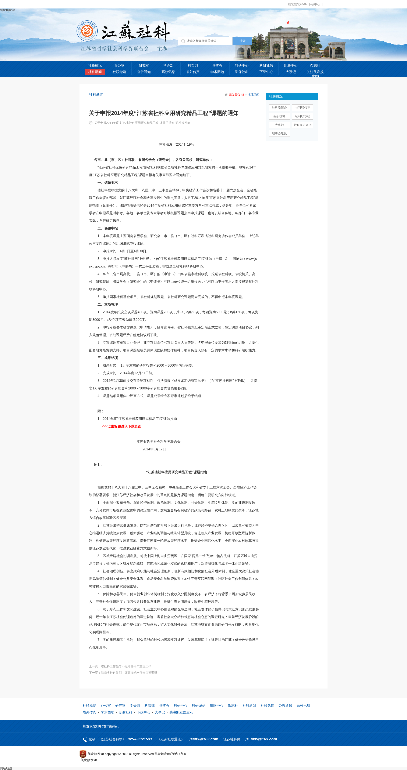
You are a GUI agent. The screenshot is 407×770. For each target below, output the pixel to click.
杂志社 (315, 65)
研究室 (144, 65)
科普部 (193, 65)
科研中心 (242, 65)
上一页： (120, 666)
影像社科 (242, 72)
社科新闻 (95, 72)
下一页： (123, 672)
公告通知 (144, 72)
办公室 (119, 65)
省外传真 (193, 72)
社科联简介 (279, 107)
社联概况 (95, 65)
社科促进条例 (303, 125)
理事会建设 (279, 133)
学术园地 (217, 72)
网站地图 (6, 768)
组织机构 (279, 116)
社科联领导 (302, 107)
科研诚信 (266, 65)
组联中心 (291, 65)
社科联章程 (302, 116)
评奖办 (217, 65)
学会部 (168, 65)
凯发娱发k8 (295, 4)
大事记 (291, 72)
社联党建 (119, 72)
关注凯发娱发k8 (315, 74)
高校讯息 (168, 72)
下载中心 (315, 4)
